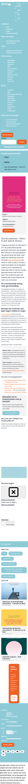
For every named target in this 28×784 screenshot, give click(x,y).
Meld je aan (14, 698)
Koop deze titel (8, 230)
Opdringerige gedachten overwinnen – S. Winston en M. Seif (13, 630)
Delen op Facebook (8, 500)
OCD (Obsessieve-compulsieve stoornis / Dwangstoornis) (14, 570)
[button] (14, 469)
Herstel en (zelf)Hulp (9, 564)
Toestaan (3, 782)
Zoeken (3, 138)
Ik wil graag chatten (11, 413)
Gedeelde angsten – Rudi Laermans (11, 658)
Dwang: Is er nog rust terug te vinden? (15, 392)
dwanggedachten (15, 553)
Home (6, 157)
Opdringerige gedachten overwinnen (13, 370)
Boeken (7, 162)
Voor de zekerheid (14, 260)
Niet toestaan (9, 782)
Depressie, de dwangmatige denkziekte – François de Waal (13, 602)
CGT (4, 553)
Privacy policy (16, 782)
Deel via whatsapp (7, 505)
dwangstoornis (7, 558)
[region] (14, 455)
